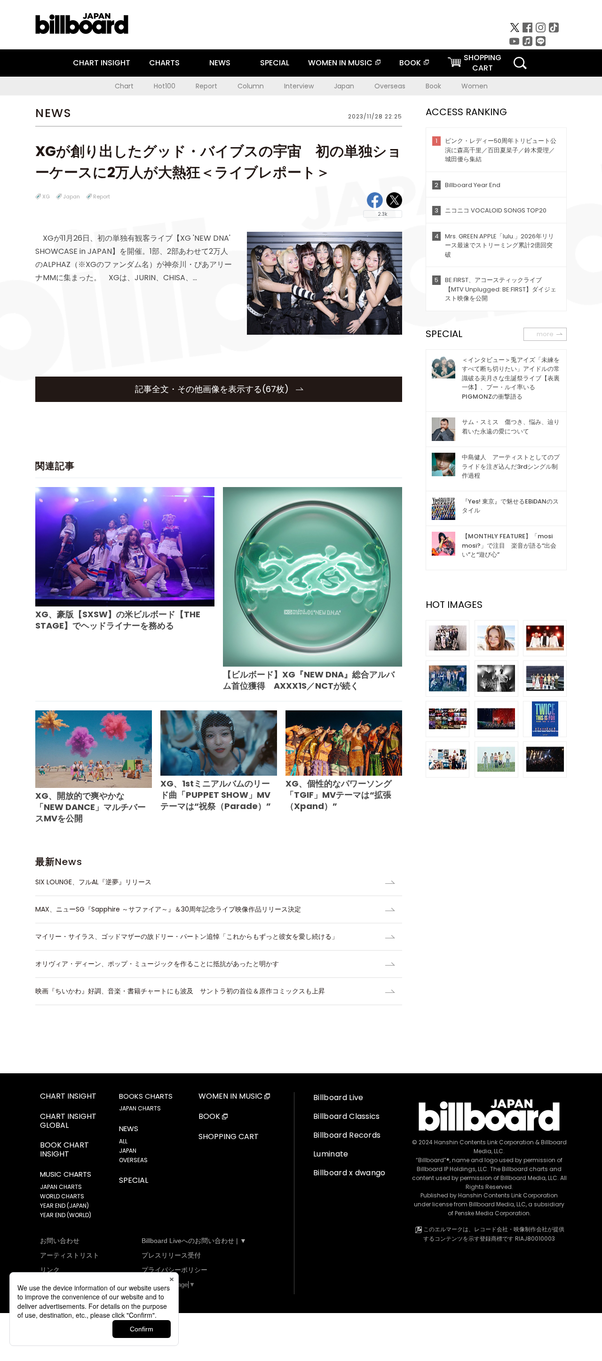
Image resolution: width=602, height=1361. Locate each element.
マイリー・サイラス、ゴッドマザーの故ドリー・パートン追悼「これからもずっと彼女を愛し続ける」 (186, 936)
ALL (123, 1141)
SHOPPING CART (228, 1137)
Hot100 (164, 86)
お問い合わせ (59, 1240)
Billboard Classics (346, 1116)
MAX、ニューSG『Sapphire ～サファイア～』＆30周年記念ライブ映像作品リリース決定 (168, 909)
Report (206, 86)
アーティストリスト (69, 1255)
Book (433, 86)
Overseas (389, 86)
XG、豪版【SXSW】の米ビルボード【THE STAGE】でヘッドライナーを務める (117, 619)
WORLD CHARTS (62, 1196)
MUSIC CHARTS (65, 1174)
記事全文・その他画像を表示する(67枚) (213, 389)
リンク (50, 1270)
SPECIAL (274, 62)
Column (251, 86)
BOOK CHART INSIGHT (64, 1150)
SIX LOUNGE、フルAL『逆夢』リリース (93, 882)
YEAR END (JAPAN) (64, 1206)
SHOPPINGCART (482, 62)
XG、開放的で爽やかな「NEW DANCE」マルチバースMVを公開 (90, 807)
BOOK (410, 62)
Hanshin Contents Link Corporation (484, 1142)
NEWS (219, 62)
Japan (344, 86)
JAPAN (127, 1151)
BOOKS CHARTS (146, 1096)
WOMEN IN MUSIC (340, 62)
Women (474, 86)
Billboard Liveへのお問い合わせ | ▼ (194, 1240)
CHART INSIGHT (101, 62)
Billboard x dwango (349, 1172)
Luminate (331, 1154)
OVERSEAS (133, 1160)
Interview (299, 86)
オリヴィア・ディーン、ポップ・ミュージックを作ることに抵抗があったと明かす (157, 963)
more (545, 334)
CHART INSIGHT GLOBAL (68, 1121)
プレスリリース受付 (171, 1255)
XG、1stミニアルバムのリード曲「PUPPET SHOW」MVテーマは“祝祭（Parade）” (215, 795)
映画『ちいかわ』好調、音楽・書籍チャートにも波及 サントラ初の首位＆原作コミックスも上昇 (180, 991)
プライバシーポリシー (174, 1270)
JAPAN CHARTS (61, 1187)
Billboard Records (346, 1135)
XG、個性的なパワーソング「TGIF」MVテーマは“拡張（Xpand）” (338, 795)
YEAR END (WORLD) (65, 1215)
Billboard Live (338, 1097)
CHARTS (164, 62)
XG (46, 196)
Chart (124, 86)
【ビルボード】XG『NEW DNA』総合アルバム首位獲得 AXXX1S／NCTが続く (309, 680)
